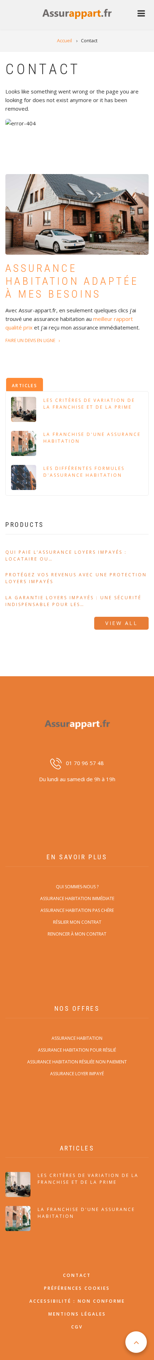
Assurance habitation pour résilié (77, 1050)
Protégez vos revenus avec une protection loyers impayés (76, 578)
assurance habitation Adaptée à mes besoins (72, 281)
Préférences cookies (77, 1288)
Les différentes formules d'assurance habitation (84, 471)
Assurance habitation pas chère (77, 910)
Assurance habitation (77, 1038)
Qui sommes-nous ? (77, 887)
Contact (77, 1275)
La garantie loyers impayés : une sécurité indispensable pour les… (73, 601)
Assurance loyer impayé (77, 1074)
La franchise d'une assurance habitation (92, 437)
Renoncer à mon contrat (77, 934)
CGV (77, 1327)
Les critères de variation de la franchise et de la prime (89, 403)
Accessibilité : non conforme (77, 1301)
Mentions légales (77, 1314)
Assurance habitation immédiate (77, 898)
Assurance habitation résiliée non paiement (77, 1062)
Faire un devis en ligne (30, 340)
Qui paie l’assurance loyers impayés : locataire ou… (66, 555)
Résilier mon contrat (77, 922)
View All (121, 623)
